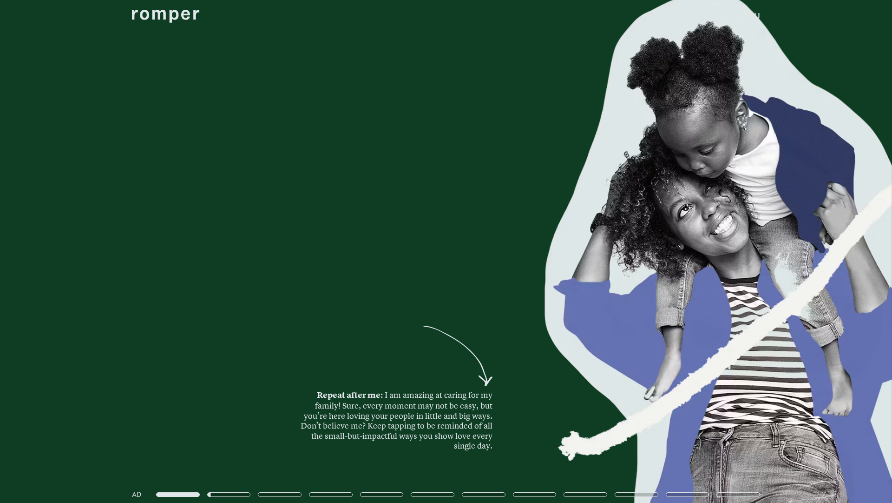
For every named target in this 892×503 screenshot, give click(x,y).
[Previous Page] (147, 251)
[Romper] (165, 16)
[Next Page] (593, 251)
